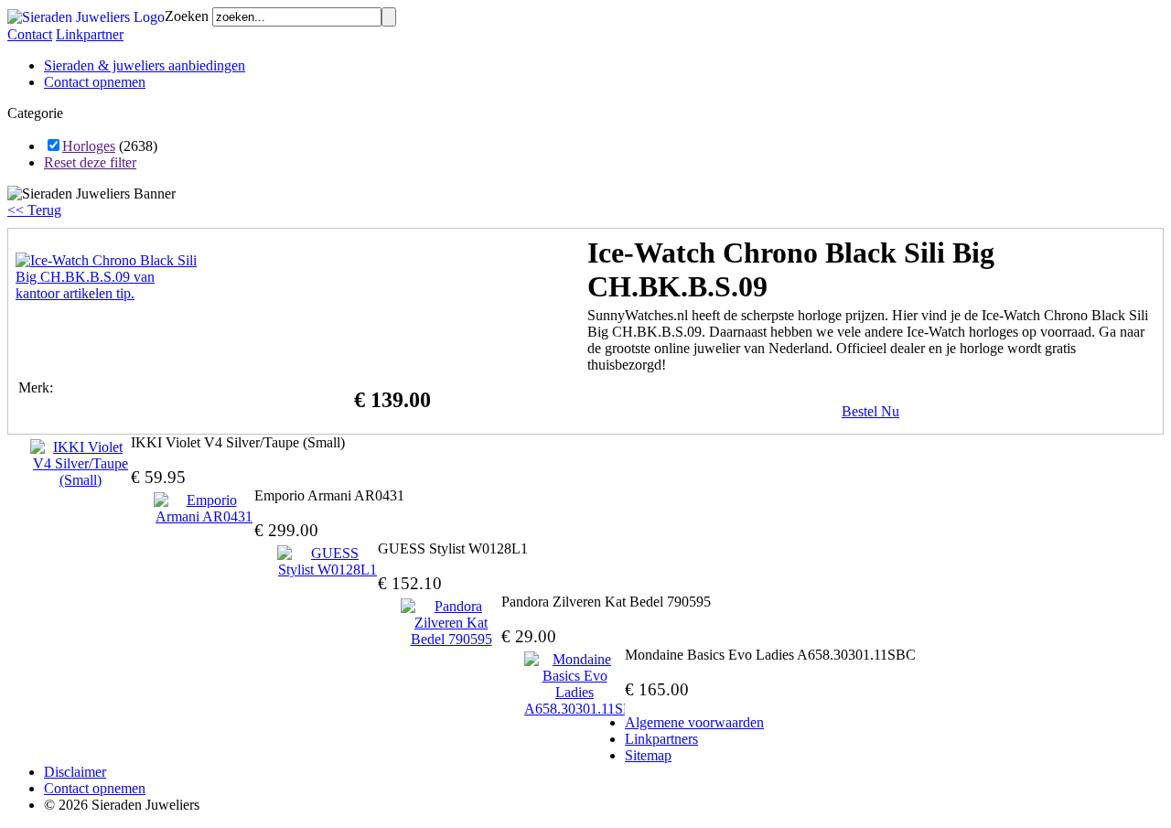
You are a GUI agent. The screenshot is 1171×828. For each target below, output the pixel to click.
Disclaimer (75, 772)
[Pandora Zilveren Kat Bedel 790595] (451, 623)
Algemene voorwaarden (694, 722)
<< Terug (34, 210)
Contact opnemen (94, 82)
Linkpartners (661, 739)
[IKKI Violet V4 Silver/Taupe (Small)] (80, 464)
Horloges (88, 146)
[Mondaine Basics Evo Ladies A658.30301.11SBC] (574, 684)
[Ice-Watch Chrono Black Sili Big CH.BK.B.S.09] (107, 293)
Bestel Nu (870, 411)
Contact (29, 34)
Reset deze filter (90, 162)
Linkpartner (90, 34)
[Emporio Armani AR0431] (204, 508)
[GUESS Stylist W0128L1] (327, 561)
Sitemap (648, 755)
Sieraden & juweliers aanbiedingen (144, 65)
